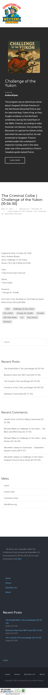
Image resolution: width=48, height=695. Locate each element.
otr (22, 317)
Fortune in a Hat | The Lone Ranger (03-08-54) (24, 387)
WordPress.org (10, 504)
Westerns (7, 321)
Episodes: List (11, 587)
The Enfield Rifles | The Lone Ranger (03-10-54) (24, 368)
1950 (7, 308)
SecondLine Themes (36, 680)
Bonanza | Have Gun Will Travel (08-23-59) (22, 375)
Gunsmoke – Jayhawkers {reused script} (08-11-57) (24, 449)
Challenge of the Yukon (20, 211)
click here (18, 559)
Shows (8, 583)
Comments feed (11, 498)
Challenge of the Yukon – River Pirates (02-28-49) (25, 439)
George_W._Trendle (25, 313)
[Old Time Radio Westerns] (11, 13)
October (40, 313)
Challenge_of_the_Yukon (24, 308)
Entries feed (9, 492)
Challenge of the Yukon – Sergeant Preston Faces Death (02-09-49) (24, 458)
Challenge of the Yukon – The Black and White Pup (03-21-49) (24, 430)
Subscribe (15, 160)
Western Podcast (13, 214)
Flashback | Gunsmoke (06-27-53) (18, 394)
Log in (6, 485)
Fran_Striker (8, 313)
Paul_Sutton (32, 317)
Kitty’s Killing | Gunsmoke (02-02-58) (24, 421)
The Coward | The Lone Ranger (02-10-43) (22, 381)
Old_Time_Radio (10, 317)
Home (8, 578)
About (8, 592)
